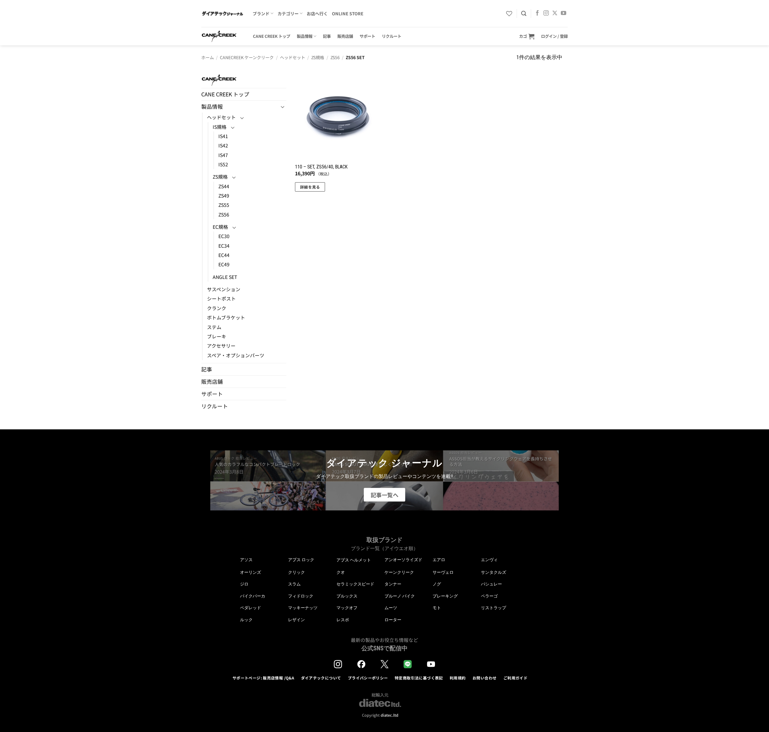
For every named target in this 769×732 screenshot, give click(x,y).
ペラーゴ (489, 596)
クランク (216, 308)
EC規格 (220, 226)
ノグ (437, 584)
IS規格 (219, 126)
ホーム (207, 57)
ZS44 (223, 186)
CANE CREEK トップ (271, 36)
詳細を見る (310, 187)
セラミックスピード (355, 584)
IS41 (223, 136)
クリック (296, 572)
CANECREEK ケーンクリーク (247, 57)
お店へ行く (317, 14)
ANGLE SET (225, 277)
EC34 (223, 245)
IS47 (223, 155)
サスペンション (223, 289)
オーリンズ (250, 572)
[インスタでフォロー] (546, 14)
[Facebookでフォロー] (537, 14)
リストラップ (493, 607)
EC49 (223, 264)
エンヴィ (489, 559)
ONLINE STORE (347, 14)
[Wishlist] (509, 13)
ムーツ (390, 607)
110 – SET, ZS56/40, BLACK (321, 167)
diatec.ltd (389, 715)
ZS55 (223, 204)
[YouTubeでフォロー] (563, 14)
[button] (526, 36)
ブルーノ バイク (399, 596)
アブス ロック (301, 559)
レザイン (296, 619)
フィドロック (300, 596)
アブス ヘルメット (353, 560)
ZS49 (223, 195)
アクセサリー (221, 345)
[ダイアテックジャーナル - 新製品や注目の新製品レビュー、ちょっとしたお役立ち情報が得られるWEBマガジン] (222, 14)
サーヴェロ (443, 572)
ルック (246, 619)
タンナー (392, 584)
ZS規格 (317, 57)
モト (437, 607)
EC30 (223, 236)
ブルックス (346, 596)
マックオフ (346, 607)
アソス (246, 559)
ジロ (244, 584)
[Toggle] (282, 107)
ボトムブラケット (226, 317)
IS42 (223, 145)
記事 (327, 36)
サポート (367, 36)
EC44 (223, 255)
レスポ (342, 619)
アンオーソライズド (403, 559)
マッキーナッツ (303, 607)
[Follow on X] (555, 14)
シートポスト (221, 298)
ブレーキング (445, 596)
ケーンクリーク (399, 572)
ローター (392, 619)
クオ (340, 572)
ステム (214, 327)
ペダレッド (250, 607)
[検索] (523, 14)
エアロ (439, 559)
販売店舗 (345, 36)
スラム (294, 584)
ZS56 (335, 57)
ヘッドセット (292, 57)
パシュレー (491, 584)
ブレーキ (216, 336)
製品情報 (304, 36)
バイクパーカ (252, 596)
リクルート (391, 36)
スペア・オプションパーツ (235, 355)
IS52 (223, 164)
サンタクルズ (493, 572)
